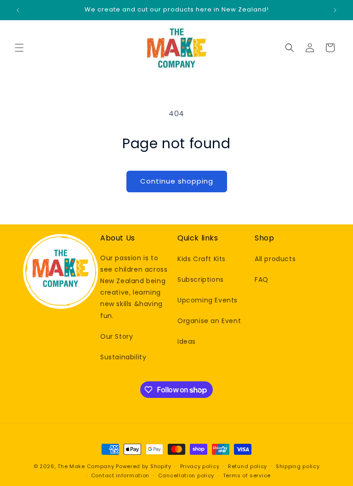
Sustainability (123, 357)
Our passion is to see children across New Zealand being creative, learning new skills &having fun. (133, 286)
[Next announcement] (335, 10)
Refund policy (247, 466)
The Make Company (85, 466)
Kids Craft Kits (201, 258)
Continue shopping (176, 181)
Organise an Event (209, 320)
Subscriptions (200, 279)
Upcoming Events (207, 300)
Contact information (120, 475)
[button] (19, 48)
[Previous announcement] (18, 10)
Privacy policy (200, 466)
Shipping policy (298, 466)
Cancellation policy (186, 475)
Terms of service (247, 475)
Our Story (116, 336)
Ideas (186, 341)
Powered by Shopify (143, 466)
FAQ (261, 279)
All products (275, 258)
